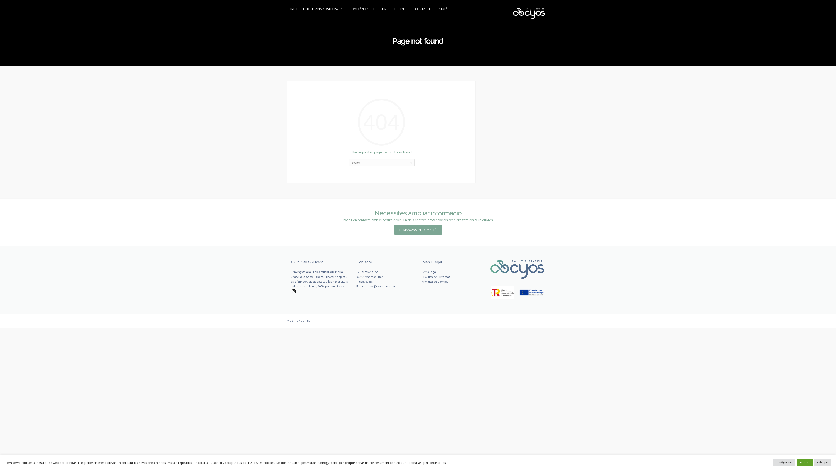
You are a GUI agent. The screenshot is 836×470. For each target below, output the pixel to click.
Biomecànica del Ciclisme (368, 9)
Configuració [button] (784, 462)
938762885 (366, 282)
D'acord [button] (805, 462)
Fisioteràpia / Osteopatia (323, 9)
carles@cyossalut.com (380, 286)
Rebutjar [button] (822, 462)
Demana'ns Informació (418, 230)
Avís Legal (430, 272)
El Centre (401, 9)
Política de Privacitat (436, 277)
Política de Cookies (435, 282)
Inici (293, 9)
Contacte (423, 9)
